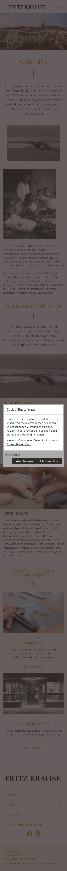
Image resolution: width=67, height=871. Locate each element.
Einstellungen (13, 454)
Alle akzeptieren (49, 461)
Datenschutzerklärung (20, 444)
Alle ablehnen (24, 461)
